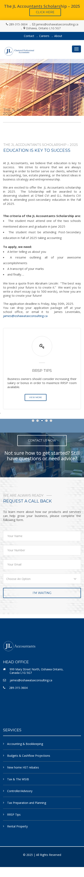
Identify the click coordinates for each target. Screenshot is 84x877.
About (58, 36)
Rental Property (17, 826)
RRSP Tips (14, 814)
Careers (44, 36)
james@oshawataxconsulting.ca (57, 24)
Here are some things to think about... (46, 377)
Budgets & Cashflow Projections (28, 755)
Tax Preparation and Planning (26, 802)
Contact (29, 36)
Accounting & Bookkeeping (25, 744)
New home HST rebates (23, 767)
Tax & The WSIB (18, 779)
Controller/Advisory (19, 791)
